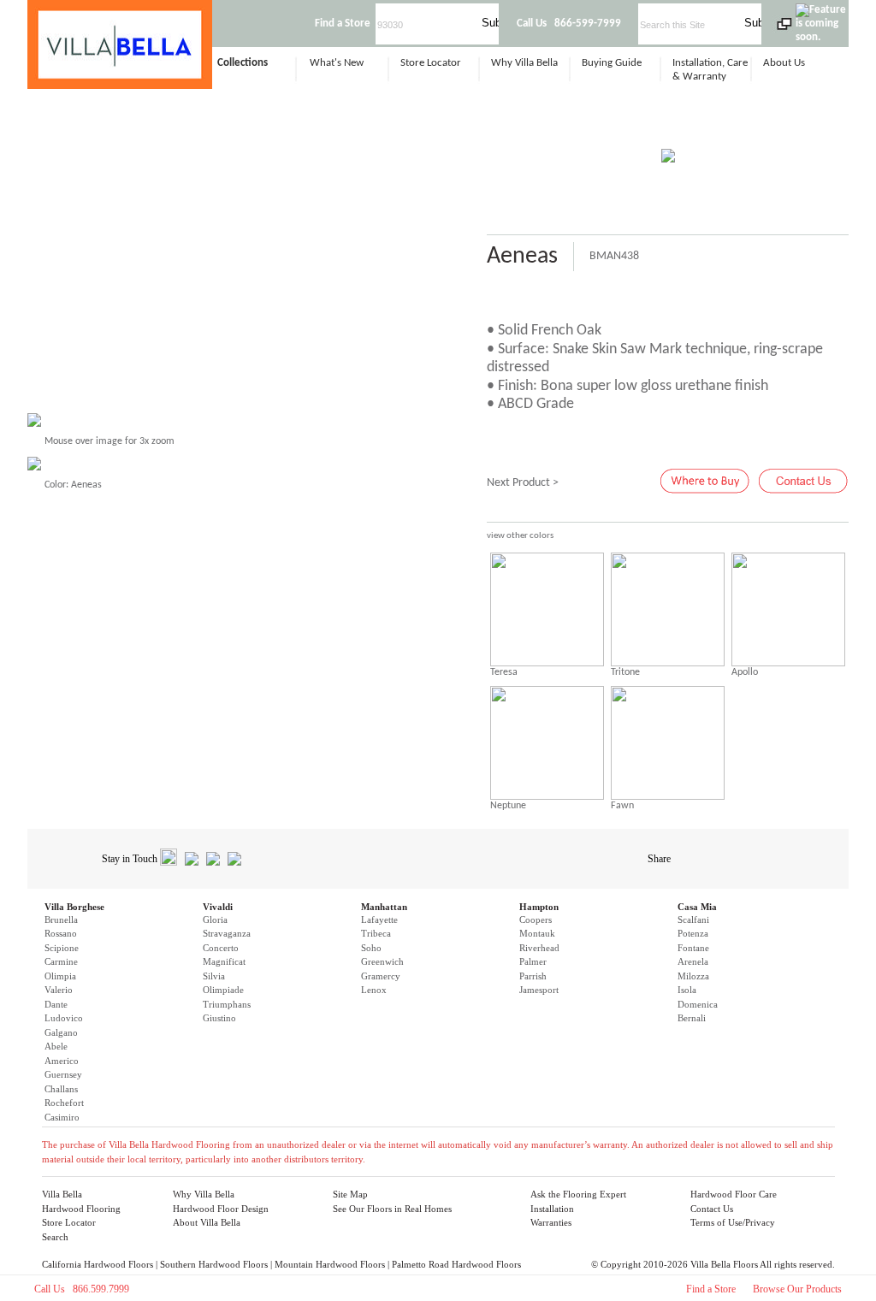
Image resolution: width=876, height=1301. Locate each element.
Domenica (698, 1004)
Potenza (693, 933)
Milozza (693, 976)
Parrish (533, 976)
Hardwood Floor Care (733, 1194)
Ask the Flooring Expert (578, 1194)
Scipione (61, 948)
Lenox (374, 990)
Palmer (533, 961)
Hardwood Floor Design (221, 1208)
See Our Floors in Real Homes (392, 1208)
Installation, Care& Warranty (710, 69)
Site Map (350, 1194)
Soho (371, 948)
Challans (61, 1089)
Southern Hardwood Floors (214, 1264)
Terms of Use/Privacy (732, 1222)
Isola (687, 990)
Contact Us (711, 1208)
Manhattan (384, 907)
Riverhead (539, 948)
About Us (784, 62)
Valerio (58, 990)
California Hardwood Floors (97, 1264)
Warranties (550, 1222)
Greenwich (382, 961)
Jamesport (539, 990)
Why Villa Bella (524, 62)
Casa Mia (697, 907)
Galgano (61, 1032)
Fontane (693, 948)
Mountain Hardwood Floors (330, 1264)
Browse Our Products (797, 1289)
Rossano (60, 933)
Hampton (539, 907)
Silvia (214, 976)
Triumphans (227, 1004)
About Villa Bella (206, 1222)
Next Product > (523, 482)
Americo (61, 1061)
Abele (56, 1046)
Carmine (61, 961)
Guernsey (63, 1074)
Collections (242, 62)
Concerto (221, 948)
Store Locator (430, 62)
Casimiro (62, 1117)
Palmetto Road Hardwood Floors (456, 1264)
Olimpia (60, 976)
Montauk (537, 933)
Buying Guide (612, 62)
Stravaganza (227, 933)
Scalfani (693, 919)
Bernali (692, 1018)
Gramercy (380, 976)
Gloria (215, 919)
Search (55, 1237)
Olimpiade (223, 990)
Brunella (61, 919)
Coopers (535, 919)
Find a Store (711, 1289)
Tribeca (376, 933)
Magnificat (224, 961)
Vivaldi (218, 907)
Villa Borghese (74, 907)
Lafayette (379, 919)
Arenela (693, 961)
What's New (337, 62)
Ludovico (63, 1018)
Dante (56, 1004)
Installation (552, 1208)
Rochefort (64, 1102)
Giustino (219, 1018)
